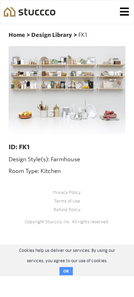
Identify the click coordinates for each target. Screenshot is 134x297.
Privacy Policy (67, 192)
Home (17, 35)
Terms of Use (67, 201)
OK (66, 271)
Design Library (52, 35)
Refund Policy (67, 209)
